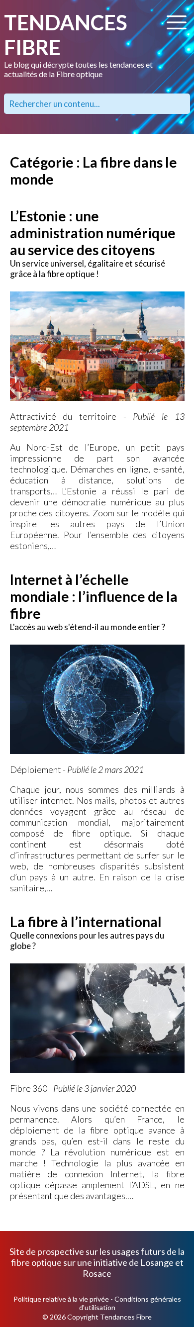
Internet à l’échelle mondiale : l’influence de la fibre (94, 596)
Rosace (97, 1273)
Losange (157, 1262)
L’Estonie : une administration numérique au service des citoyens (93, 232)
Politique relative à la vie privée (61, 1299)
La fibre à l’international (86, 921)
